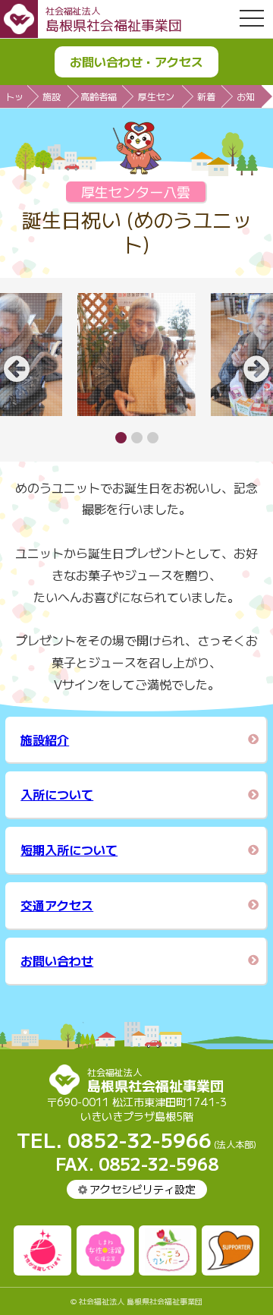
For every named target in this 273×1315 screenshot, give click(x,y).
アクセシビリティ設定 (142, 1189)
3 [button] (152, 437)
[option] (136, 354)
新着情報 (206, 99)
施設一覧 (51, 99)
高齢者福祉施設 (98, 99)
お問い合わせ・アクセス (136, 61)
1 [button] (121, 437)
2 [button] (137, 437)
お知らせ (246, 99)
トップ (14, 99)
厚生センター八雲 (156, 99)
